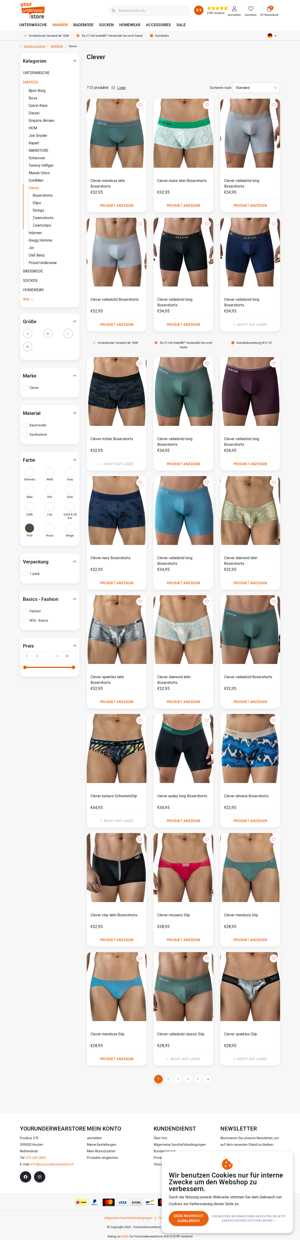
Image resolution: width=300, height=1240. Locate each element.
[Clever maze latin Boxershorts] (183, 133)
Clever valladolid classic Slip (180, 1034)
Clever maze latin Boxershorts (182, 180)
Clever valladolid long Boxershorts (241, 183)
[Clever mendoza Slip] (250, 867)
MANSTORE (38, 150)
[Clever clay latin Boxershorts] (116, 867)
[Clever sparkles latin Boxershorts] (116, 629)
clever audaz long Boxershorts (182, 796)
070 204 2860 (36, 1158)
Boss (33, 98)
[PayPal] (95, 1202)
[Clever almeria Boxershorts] (250, 748)
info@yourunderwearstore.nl (52, 1164)
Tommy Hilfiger (41, 165)
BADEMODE (83, 25)
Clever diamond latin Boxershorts (240, 561)
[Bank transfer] (136, 1202)
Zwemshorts (43, 218)
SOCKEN (106, 25)
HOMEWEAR (129, 25)
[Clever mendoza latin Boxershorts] (116, 133)
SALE (181, 25)
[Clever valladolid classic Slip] (183, 986)
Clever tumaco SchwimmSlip (113, 796)
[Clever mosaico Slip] (183, 867)
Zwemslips (42, 225)
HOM (33, 128)
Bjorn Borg (37, 90)
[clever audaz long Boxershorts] (183, 748)
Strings (38, 210)
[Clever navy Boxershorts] (116, 510)
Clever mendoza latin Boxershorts (107, 183)
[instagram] (39, 1176)
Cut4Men (36, 180)
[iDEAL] (81, 1202)
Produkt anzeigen (117, 205)
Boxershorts (43, 195)
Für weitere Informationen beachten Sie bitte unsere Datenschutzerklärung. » (249, 1218)
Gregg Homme (40, 240)
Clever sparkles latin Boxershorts (107, 680)
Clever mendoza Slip (241, 915)
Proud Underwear (43, 263)
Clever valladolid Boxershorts (114, 299)
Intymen (35, 233)
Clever (34, 188)
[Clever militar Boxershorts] (116, 391)
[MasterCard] (109, 1202)
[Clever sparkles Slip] (250, 986)
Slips (37, 203)
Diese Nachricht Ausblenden (188, 1218)
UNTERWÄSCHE (33, 25)
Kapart (34, 143)
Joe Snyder (38, 135)
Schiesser (37, 158)
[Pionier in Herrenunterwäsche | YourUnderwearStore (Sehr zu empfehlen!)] (32, 10)
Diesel (34, 113)
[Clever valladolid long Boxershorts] (250, 133)
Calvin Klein (38, 105)
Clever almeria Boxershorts (246, 796)
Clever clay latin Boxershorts (113, 915)
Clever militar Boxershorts (111, 439)
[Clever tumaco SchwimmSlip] (116, 748)
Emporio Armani (41, 120)
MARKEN (60, 25)
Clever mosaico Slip (173, 915)
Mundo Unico (39, 173)
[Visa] (122, 1202)
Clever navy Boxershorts (110, 558)
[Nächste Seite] (207, 1079)
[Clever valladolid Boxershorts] (116, 252)
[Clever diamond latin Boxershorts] (250, 510)
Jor (31, 248)
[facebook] (25, 1176)
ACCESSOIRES (158, 25)
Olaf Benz (37, 255)
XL (28, 346)
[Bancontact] (150, 1202)
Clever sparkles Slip (240, 1034)
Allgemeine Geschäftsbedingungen (128, 1218)
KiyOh (125, 1236)
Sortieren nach (221, 88)
